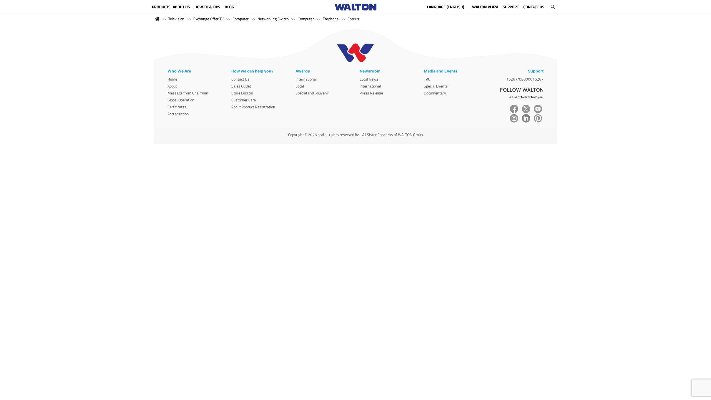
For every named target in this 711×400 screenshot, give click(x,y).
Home (172, 79)
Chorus (353, 19)
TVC (427, 79)
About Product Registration (253, 107)
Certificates (176, 107)
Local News (369, 79)
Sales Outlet (241, 86)
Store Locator (242, 93)
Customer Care (243, 100)
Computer (240, 19)
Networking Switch (273, 19)
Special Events (436, 86)
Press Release (371, 93)
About (172, 86)
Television (176, 19)
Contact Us (240, 79)
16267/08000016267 (525, 79)
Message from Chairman (187, 93)
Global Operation (180, 100)
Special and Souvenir (312, 93)
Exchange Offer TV (208, 19)
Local (300, 86)
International (306, 79)
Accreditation (178, 114)
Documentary (435, 93)
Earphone (331, 19)
